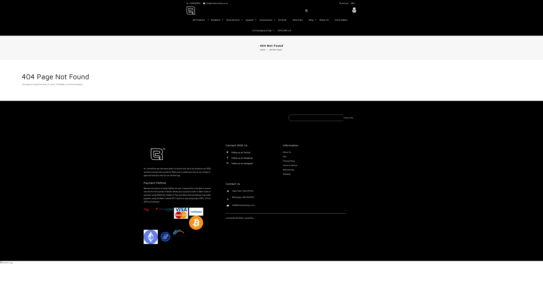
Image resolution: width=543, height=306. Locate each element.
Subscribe (349, 118)
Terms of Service (290, 165)
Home (262, 49)
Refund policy (288, 169)
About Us (287, 152)
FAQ (284, 156)
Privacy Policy (289, 161)
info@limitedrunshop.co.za (217, 3)
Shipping (286, 174)
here (62, 84)
